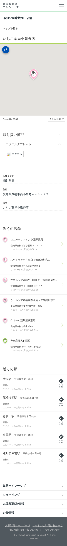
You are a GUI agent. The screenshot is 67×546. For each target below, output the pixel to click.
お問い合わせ (51, 529)
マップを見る (10, 28)
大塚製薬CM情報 (13, 503)
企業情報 (8, 512)
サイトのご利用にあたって (48, 525)
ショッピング (11, 494)
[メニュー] (61, 6)
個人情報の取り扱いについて (25, 529)
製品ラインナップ (14, 486)
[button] (33, 134)
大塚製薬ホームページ (17, 525)
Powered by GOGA (10, 119)
